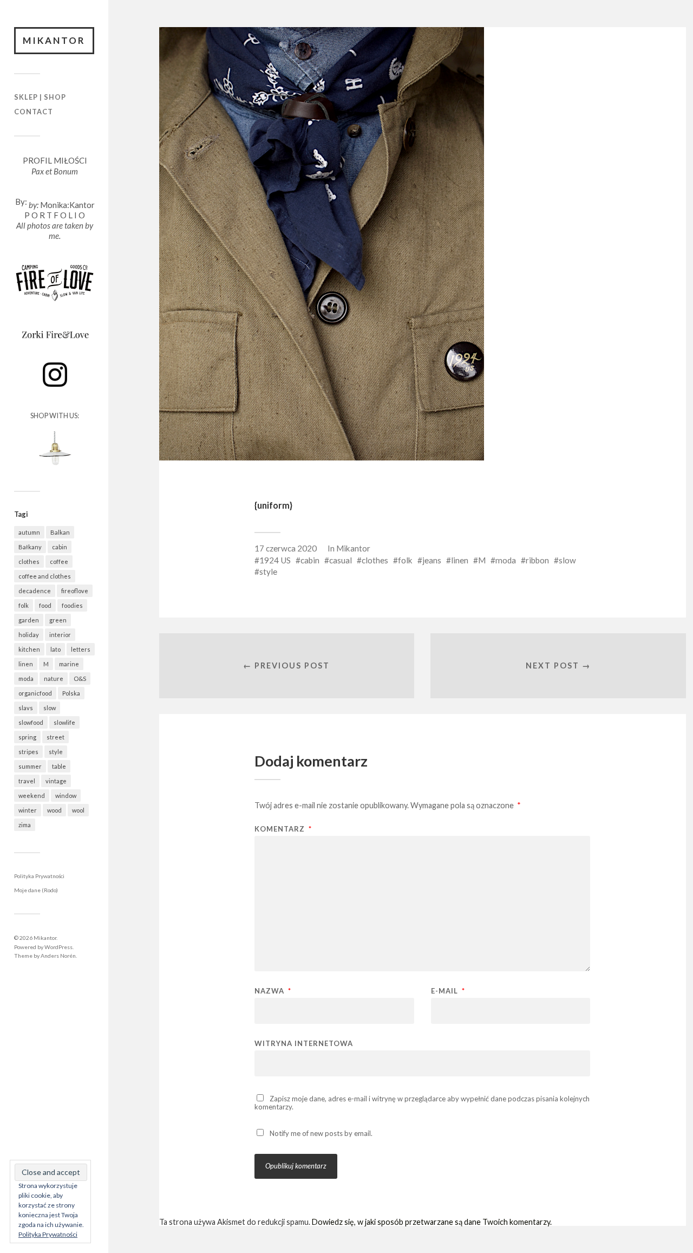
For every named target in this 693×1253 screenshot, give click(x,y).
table (59, 766)
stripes (28, 751)
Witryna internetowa (303, 1043)
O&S (80, 678)
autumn (29, 532)
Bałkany (30, 546)
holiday (28, 634)
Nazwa (272, 991)
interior (60, 634)
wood (54, 810)
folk (23, 605)
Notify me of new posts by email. (321, 1133)
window (65, 795)
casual (340, 560)
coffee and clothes (44, 576)
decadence (34, 590)
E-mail (448, 991)
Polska (71, 693)
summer (30, 766)
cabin (59, 546)
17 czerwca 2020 (285, 548)
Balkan (60, 532)
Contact (33, 111)
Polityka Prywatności (39, 876)
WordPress (58, 947)
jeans (431, 560)
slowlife (64, 722)
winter (27, 810)
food (45, 605)
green (58, 620)
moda (26, 678)
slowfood (30, 722)
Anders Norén (58, 955)
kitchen (29, 649)
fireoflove (74, 590)
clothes (29, 561)
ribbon (537, 560)
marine (69, 663)
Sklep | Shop (40, 97)
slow (49, 707)
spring (27, 737)
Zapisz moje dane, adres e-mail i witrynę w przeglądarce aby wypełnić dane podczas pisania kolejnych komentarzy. (422, 1102)
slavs (25, 707)
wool (78, 810)
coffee (59, 561)
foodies (72, 605)
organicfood (35, 693)
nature (53, 678)
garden (28, 620)
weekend (31, 795)
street (55, 737)
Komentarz (283, 829)
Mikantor (54, 40)
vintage (56, 780)
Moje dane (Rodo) (36, 890)
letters (80, 649)
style (56, 751)
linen (25, 663)
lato (55, 649)
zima (24, 824)
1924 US (275, 560)
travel (26, 780)
